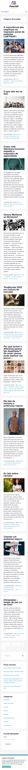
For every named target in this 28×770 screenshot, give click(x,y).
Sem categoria (7, 725)
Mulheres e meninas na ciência (11, 675)
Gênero (19, 276)
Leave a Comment (13, 278)
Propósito (6, 721)
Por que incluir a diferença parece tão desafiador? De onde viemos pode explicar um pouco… (13, 352)
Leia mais (20, 764)
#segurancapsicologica (9, 589)
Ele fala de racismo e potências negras (13, 403)
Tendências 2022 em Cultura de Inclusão (13, 289)
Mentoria (6, 710)
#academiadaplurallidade (9, 526)
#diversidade (6, 138)
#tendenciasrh (7, 338)
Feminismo (14, 276)
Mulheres (6, 278)
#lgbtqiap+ (20, 81)
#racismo (14, 465)
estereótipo (6, 637)
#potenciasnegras (8, 465)
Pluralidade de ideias (14, 136)
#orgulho (6, 83)
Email (5, 737)
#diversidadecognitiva (15, 138)
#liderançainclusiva (8, 206)
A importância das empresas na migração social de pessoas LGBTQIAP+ (14, 31)
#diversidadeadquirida (9, 390)
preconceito (10, 83)
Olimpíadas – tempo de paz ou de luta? (13, 602)
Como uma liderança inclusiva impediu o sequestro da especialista (14, 151)
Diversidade (6, 81)
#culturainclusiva (7, 336)
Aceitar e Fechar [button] (6, 766)
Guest (16, 79)
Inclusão (21, 204)
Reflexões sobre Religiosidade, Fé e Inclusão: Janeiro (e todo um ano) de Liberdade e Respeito (13, 680)
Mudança (6, 714)
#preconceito (6, 392)
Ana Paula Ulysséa (20, 275)
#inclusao (20, 336)
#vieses (18, 635)
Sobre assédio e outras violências (12, 668)
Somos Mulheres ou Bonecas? (13, 215)
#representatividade (8, 528)
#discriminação (14, 81)
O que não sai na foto (13, 92)
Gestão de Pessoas (14, 204)
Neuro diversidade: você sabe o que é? (14, 671)
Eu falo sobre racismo (11, 474)
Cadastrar (8, 744)
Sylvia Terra (17, 134)
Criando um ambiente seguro (13, 538)
